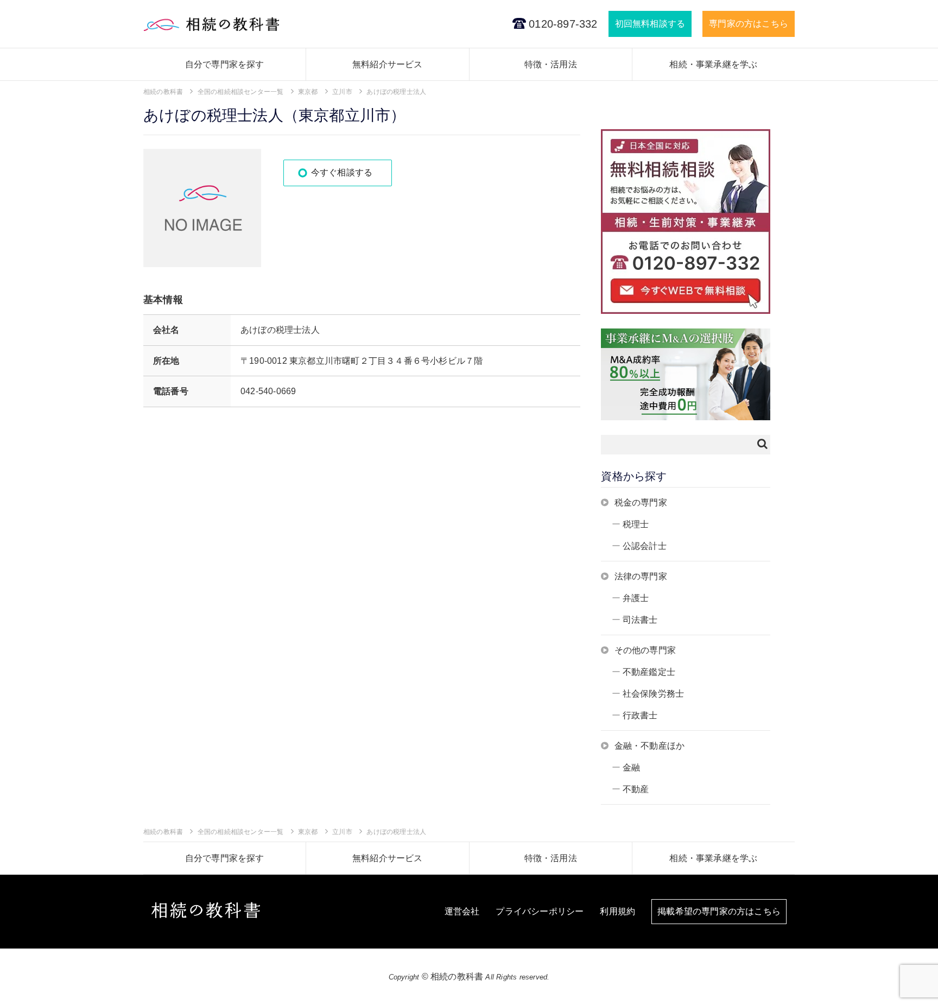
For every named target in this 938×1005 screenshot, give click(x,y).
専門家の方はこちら (748, 23)
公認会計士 (645, 546)
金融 (631, 767)
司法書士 (640, 619)
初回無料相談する (650, 23)
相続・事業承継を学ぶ (713, 64)
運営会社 (462, 911)
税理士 (636, 524)
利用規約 (617, 911)
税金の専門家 (640, 502)
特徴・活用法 (550, 64)
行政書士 (640, 715)
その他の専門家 (645, 650)
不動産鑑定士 (649, 672)
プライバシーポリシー (540, 911)
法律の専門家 (640, 576)
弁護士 (636, 598)
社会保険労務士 (653, 693)
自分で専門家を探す (224, 64)
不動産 (636, 789)
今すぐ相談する (341, 172)
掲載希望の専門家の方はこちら (719, 911)
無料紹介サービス (387, 64)
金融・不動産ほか (649, 745)
